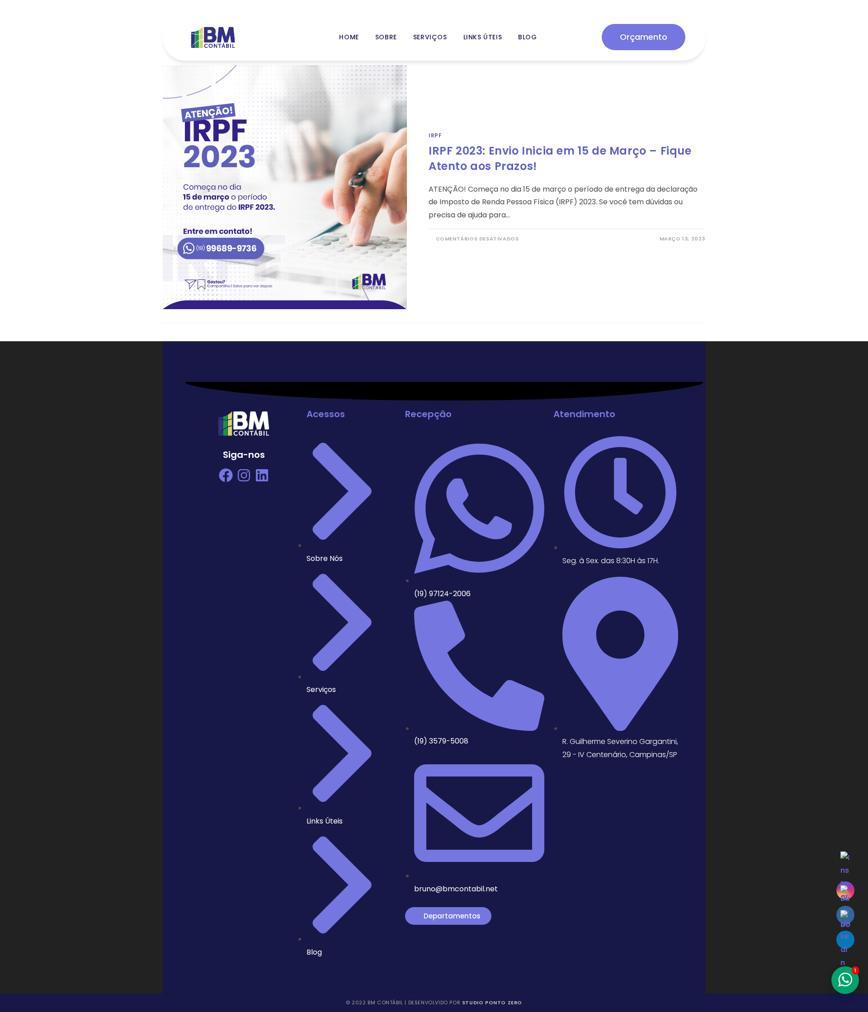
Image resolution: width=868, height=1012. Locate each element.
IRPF (435, 135)
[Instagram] (244, 475)
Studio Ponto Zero (492, 1002)
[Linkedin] (262, 475)
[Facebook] (226, 475)
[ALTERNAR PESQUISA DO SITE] (555, 37)
